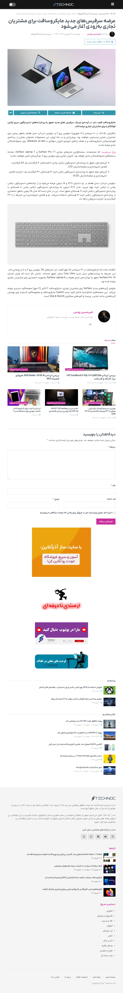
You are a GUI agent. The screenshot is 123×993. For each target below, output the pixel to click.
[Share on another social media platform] (10, 112)
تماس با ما (55, 977)
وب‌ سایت (111, 498)
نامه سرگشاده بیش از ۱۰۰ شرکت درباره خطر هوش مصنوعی (78, 866)
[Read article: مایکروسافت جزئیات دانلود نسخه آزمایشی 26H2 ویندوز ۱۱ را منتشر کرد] (110, 880)
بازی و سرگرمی (106, 950)
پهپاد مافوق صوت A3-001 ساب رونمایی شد (84, 721)
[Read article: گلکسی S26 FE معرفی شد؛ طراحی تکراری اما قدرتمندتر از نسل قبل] (110, 747)
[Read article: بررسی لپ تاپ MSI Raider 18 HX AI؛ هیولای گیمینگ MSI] (33, 359)
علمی (110, 935)
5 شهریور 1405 (95, 748)
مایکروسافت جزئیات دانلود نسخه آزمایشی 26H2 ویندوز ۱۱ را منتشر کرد (73, 877)
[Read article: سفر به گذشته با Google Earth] (110, 770)
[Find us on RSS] (84, 836)
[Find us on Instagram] (91, 836)
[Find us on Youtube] (105, 836)
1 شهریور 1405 (96, 703)
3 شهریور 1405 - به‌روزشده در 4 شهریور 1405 (87, 725)
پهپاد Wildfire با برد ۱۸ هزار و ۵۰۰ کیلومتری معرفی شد (79, 732)
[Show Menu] (112, 4)
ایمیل (55, 499)
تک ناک (113, 13)
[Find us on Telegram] (98, 836)
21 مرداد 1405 (96, 691)
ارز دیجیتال (107, 930)
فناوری (109, 911)
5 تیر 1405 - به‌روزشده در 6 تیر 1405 (103, 418)
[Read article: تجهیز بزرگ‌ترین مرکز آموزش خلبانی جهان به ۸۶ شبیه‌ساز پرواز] (110, 702)
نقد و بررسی (103, 13)
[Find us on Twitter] (113, 836)
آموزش (109, 925)
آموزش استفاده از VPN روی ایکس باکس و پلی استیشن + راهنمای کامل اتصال (70, 687)
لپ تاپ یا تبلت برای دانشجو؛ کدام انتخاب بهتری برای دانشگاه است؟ (26, 410)
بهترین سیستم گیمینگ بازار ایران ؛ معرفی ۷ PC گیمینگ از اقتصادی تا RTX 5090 (100, 411)
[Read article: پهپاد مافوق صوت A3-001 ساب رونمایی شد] (110, 724)
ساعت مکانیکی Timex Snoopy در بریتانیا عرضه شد (81, 756)
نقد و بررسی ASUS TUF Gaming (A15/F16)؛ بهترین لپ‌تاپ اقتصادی (63, 410)
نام (113, 485)
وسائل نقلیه (107, 945)
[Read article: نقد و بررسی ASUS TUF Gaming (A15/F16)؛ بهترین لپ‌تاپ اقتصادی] (61, 397)
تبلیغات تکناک (82, 977)
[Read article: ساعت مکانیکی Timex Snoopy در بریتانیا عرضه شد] (110, 759)
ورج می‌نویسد (108, 152)
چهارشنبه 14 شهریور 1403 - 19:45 (67, 34)
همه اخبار (96, 977)
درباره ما (68, 977)
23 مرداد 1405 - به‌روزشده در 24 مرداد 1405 (100, 383)
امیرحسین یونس (94, 34)
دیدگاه (112, 447)
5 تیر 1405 (72, 415)
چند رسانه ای (106, 955)
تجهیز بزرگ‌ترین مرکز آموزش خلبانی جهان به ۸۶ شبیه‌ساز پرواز (76, 699)
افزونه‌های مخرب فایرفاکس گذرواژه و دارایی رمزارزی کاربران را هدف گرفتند (72, 889)
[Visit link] (62, 552)
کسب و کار (107, 940)
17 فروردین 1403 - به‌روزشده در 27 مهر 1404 (87, 771)
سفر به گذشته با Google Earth (89, 767)
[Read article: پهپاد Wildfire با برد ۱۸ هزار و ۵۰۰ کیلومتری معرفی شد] (110, 735)
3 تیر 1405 (35, 415)
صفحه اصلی (110, 977)
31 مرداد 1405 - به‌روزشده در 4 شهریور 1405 (87, 736)
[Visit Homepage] (63, 4)
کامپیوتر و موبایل (104, 915)
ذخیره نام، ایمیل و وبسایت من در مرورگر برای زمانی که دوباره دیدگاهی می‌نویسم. (76, 512)
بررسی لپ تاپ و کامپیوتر (87, 13)
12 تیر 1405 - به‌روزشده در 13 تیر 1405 (46, 383)
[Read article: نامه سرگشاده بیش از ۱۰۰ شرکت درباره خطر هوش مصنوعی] (110, 869)
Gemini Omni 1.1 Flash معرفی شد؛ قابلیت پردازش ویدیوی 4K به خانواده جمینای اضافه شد (64, 854)
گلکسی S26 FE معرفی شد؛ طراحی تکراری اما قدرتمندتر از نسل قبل (75, 744)
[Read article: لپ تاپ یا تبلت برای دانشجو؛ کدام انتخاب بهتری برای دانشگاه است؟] (24, 397)
